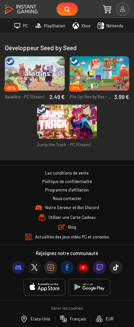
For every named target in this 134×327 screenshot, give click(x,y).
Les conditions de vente (67, 173)
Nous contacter (67, 198)
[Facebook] (67, 267)
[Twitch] (99, 267)
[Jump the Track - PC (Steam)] (67, 122)
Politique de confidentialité (67, 181)
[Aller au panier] (107, 9)
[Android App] (89, 287)
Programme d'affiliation (67, 189)
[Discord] (18, 267)
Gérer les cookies (67, 308)
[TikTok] (115, 267)
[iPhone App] (44, 287)
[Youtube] (83, 267)
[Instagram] (50, 267)
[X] (34, 267)
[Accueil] (21, 9)
